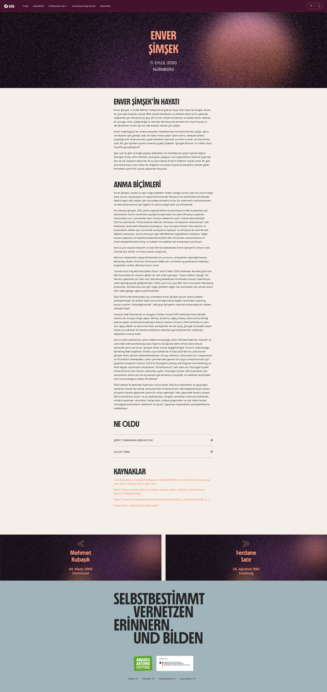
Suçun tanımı (122, 451)
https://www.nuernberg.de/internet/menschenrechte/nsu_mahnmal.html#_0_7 (162, 499)
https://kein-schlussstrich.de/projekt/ (136, 505)
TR (311, 5)
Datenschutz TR (167, 678)
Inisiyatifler (38, 6)
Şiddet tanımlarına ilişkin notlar (133, 440)
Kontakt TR (148, 678)
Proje (25, 6)
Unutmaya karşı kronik (84, 6)
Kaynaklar (105, 6)
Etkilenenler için (57, 6)
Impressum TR (187, 678)
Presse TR (133, 678)
